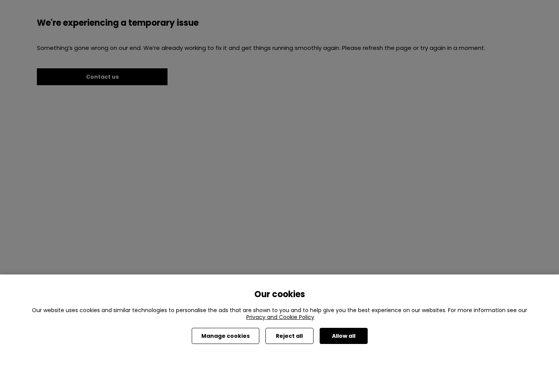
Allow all (343, 336)
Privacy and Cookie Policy (280, 317)
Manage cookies (225, 336)
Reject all (289, 336)
